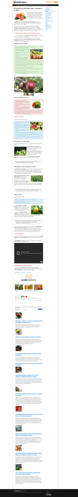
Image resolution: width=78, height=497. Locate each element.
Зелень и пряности (48, 13)
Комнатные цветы (48, 18)
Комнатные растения (49, 17)
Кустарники (47, 19)
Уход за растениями (49, 27)
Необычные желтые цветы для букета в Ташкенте (28, 337)
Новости (47, 21)
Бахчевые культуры (49, 7)
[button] (42, 77)
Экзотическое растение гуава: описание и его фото (25, 6)
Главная (15, 6)
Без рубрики (47, 8)
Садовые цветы (48, 26)
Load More (28, 486)
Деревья (17, 6)
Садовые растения (48, 25)
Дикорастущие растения (49, 12)
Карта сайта (47, 492)
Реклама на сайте (48, 493)
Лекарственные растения (49, 20)
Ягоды (47, 29)
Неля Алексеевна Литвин (21, 272)
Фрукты (47, 28)
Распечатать (29, 272)
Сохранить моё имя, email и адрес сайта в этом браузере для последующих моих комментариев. (28, 307)
